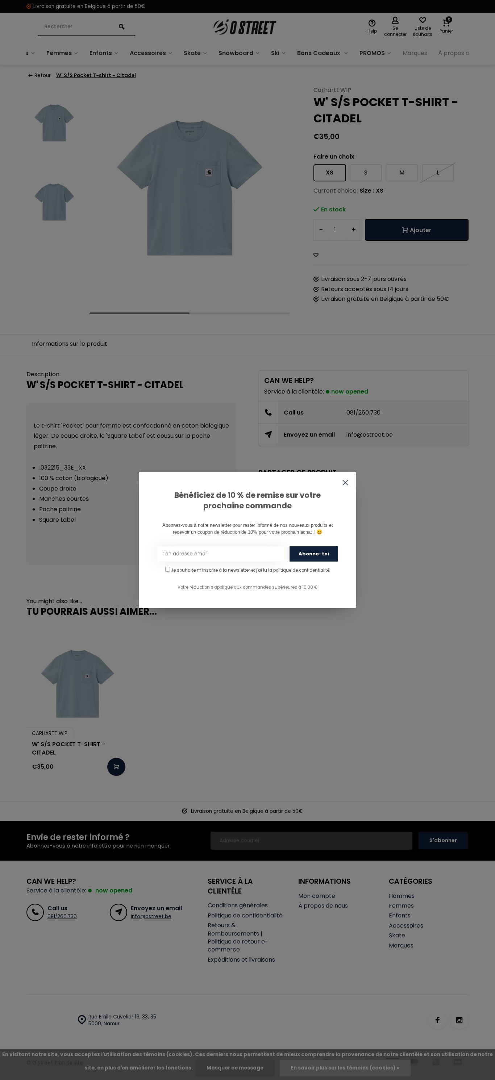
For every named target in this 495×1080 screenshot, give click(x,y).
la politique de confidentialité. (299, 570)
